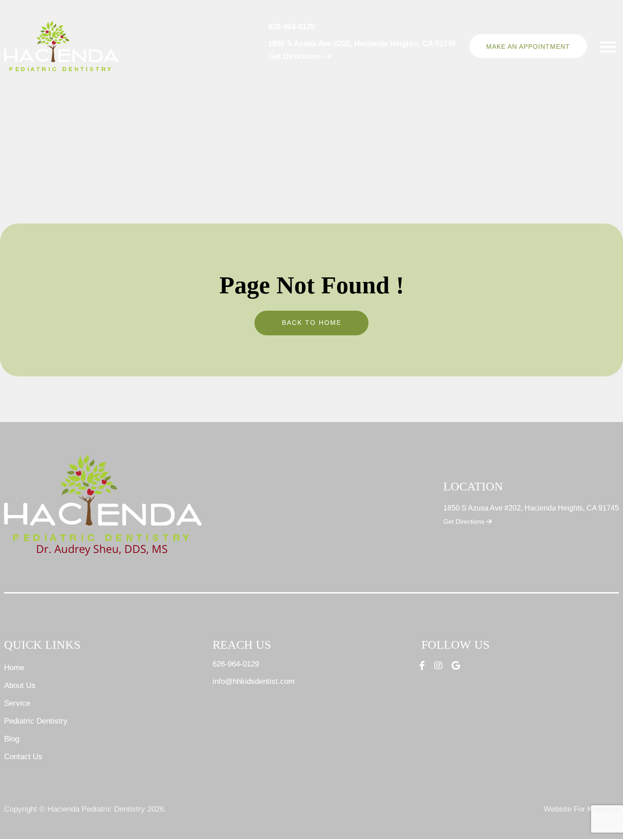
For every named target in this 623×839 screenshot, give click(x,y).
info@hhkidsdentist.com (254, 681)
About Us (20, 685)
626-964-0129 (291, 26)
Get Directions (464, 521)
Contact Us (23, 756)
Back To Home (312, 322)
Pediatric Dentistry (35, 721)
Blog (11, 739)
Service (17, 703)
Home (14, 667)
